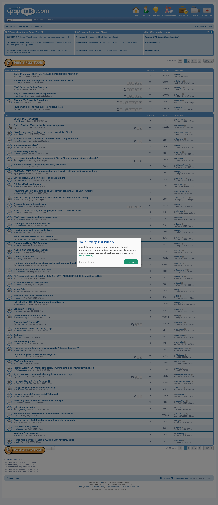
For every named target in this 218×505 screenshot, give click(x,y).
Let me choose (86, 262)
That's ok (131, 262)
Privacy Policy (86, 255)
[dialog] (109, 252)
